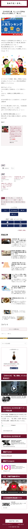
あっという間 (15, 197)
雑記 (3, 197)
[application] (14, 388)
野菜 (24, 202)
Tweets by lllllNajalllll (6, 455)
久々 (21, 200)
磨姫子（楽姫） (14, 362)
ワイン (17, 200)
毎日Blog (19, 202)
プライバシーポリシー (7, 524)
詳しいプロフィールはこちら (10, 365)
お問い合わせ (21, 524)
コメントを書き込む (14, 329)
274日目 (8, 197)
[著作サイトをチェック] (7, 222)
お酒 (21, 197)
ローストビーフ (11, 200)
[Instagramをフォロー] (20, 225)
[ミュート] (22, 394)
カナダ (4, 200)
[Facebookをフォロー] (7, 225)
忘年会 (9, 202)
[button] (14, 214)
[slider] (13, 394)
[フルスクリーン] (25, 394)
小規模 (4, 202)
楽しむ (13, 202)
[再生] (3, 394)
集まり (4, 204)
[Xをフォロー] (20, 222)
